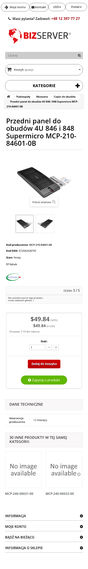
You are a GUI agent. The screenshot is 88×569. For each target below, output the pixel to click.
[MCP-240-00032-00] (64, 469)
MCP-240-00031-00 (19, 494)
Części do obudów (65, 96)
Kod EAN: (12, 251)
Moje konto (17, 7)
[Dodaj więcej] (56, 347)
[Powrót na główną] (8, 96)
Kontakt (40, 7)
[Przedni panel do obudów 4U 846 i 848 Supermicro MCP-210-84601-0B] (25, 224)
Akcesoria (42, 96)
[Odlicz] (49, 347)
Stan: (9, 257)
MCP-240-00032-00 (60, 494)
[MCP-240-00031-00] (23, 469)
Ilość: (44, 341)
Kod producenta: (17, 245)
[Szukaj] (79, 55)
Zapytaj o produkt (45, 380)
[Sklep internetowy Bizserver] (40, 45)
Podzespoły (23, 96)
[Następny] (79, 474)
